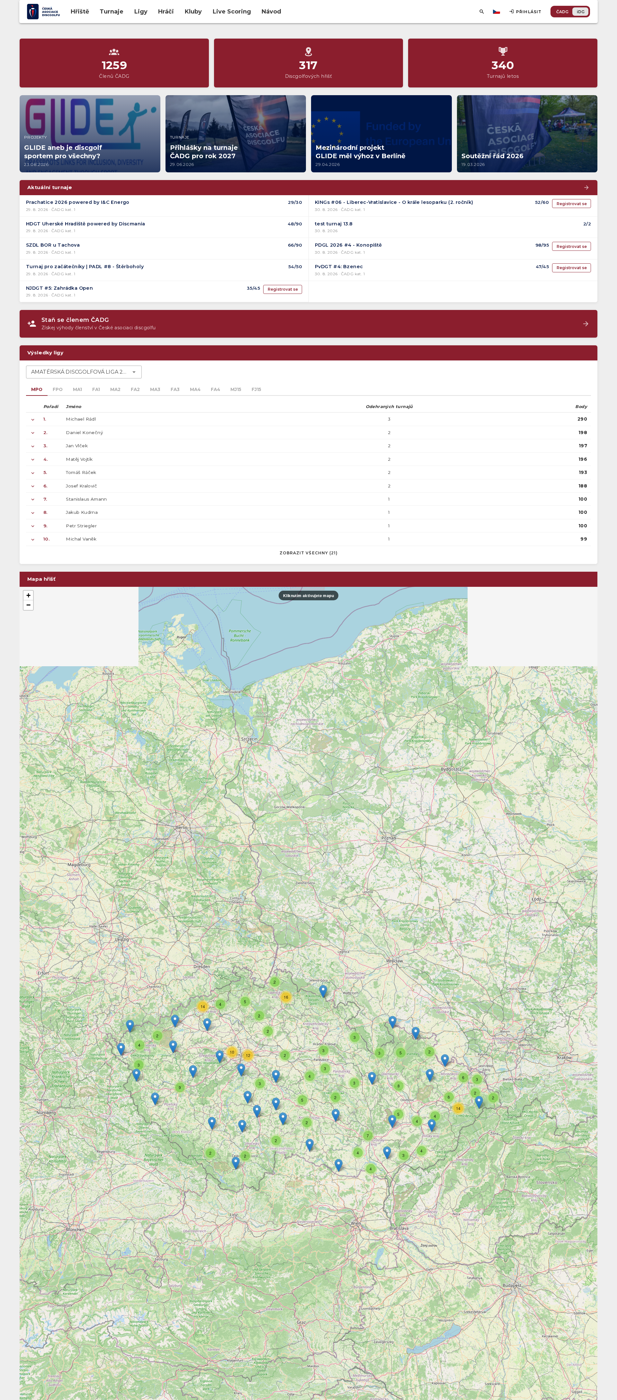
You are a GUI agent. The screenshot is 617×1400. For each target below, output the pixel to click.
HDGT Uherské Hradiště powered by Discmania (85, 224)
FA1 (96, 389)
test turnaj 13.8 (334, 224)
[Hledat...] (481, 11)
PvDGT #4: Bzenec (339, 266)
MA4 (195, 389)
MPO (36, 389)
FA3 (175, 389)
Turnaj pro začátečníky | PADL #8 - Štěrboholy (85, 266)
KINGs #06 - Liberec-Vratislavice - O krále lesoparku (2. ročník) (394, 202)
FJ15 (256, 389)
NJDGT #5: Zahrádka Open (59, 288)
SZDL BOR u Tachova (53, 245)
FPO (58, 389)
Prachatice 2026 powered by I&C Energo (78, 202)
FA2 (135, 389)
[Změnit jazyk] (497, 11)
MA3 (155, 389)
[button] (336, 1115)
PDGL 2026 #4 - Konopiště (348, 245)
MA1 (77, 389)
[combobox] (84, 372)
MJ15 (235, 389)
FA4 (215, 389)
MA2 (115, 389)
